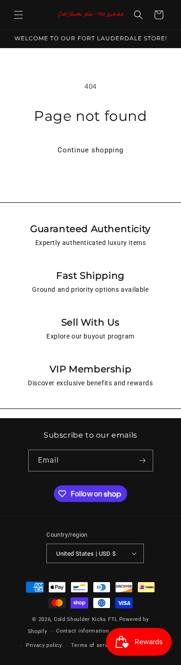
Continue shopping (90, 150)
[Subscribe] (142, 460)
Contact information (82, 631)
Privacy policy (44, 645)
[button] (18, 15)
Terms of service (93, 645)
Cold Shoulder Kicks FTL (86, 619)
